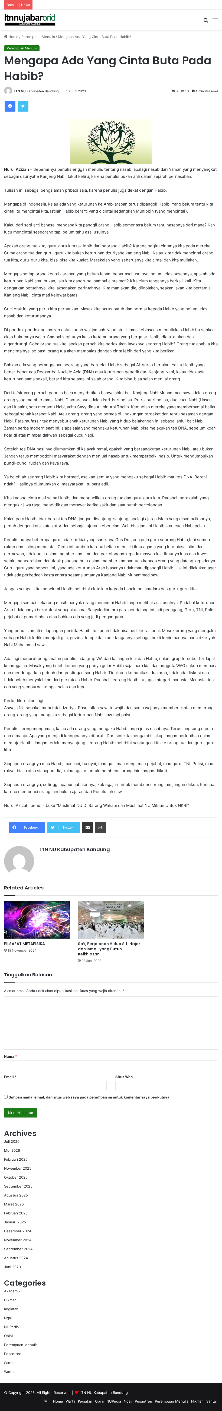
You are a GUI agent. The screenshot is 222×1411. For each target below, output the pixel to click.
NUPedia (11, 1327)
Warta (9, 1371)
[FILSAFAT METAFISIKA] (37, 919)
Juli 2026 (11, 1141)
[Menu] (215, 22)
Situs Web (124, 1077)
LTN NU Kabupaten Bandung (36, 91)
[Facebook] (10, 106)
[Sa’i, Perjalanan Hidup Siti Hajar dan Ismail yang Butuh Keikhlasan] (111, 919)
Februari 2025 (16, 1213)
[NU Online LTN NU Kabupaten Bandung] (30, 20)
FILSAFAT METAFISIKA (24, 943)
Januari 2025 (15, 1222)
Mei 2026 (12, 1150)
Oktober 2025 (16, 1177)
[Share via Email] (87, 827)
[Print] (100, 827)
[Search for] (205, 22)
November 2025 (17, 1168)
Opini (8, 1336)
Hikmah (10, 1300)
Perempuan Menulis (38, 36)
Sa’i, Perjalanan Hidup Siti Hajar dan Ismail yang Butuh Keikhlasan (109, 949)
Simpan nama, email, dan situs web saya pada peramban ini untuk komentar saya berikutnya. (90, 1097)
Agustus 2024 (16, 1258)
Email (10, 1077)
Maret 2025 (14, 1204)
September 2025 (18, 1186)
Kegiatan (11, 1309)
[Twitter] (23, 106)
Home (12, 36)
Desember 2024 (17, 1231)
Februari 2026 (16, 1159)
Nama (10, 1056)
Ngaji (8, 1318)
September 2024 (18, 1249)
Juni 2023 (12, 1267)
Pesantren (12, 1354)
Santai (9, 1363)
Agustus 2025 (16, 1195)
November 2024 (17, 1240)
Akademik (12, 1291)
